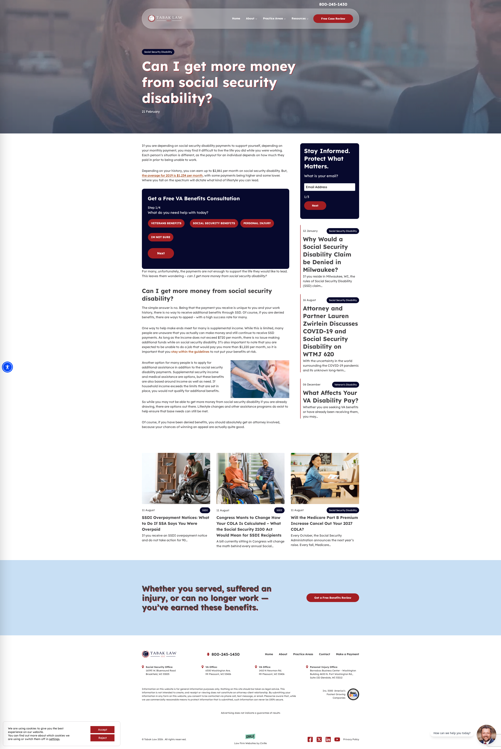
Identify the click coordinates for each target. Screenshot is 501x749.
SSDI (205, 510)
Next (161, 253)
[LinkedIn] (328, 739)
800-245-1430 (333, 4)
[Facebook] (310, 739)
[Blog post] (176, 478)
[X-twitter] (319, 739)
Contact (324, 654)
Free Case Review (333, 18)
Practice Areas (303, 654)
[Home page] (169, 654)
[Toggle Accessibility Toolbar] (7, 367)
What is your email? (321, 176)
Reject (102, 738)
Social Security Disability (158, 51)
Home (236, 18)
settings (54, 739)
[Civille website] (250, 739)
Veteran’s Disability (345, 384)
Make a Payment (347, 654)
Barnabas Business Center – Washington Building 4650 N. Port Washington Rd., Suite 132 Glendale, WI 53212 (333, 674)
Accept (102, 729)
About (283, 654)
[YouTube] (337, 739)
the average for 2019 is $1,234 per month (172, 175)
